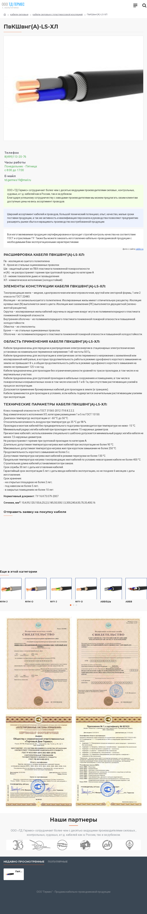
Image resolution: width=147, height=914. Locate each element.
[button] (70, 605)
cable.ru (139, 249)
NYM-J (4, 601)
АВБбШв (105, 601)
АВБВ (128, 601)
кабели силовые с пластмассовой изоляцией (58, 14)
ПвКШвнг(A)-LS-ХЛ (19, 871)
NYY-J (53, 601)
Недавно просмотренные (24, 861)
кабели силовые (19, 14)
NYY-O (79, 601)
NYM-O (29, 601)
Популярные (58, 861)
